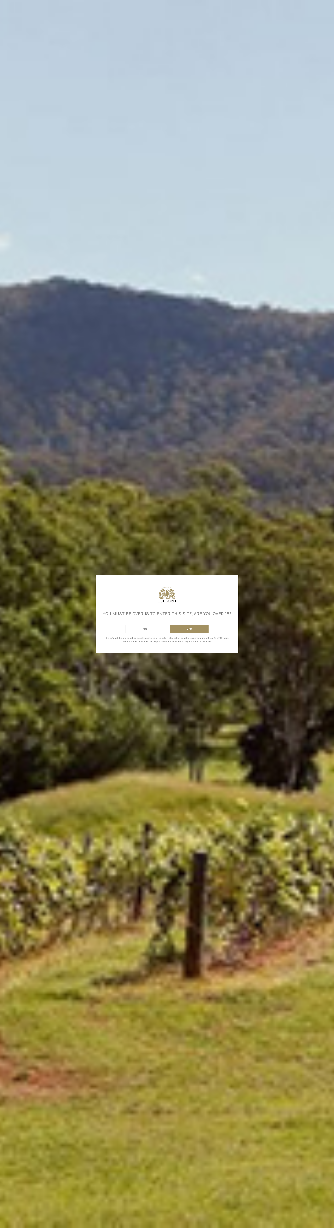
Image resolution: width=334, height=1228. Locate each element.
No (145, 629)
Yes (189, 629)
